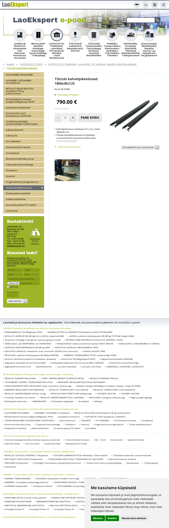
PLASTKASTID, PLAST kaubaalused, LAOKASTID (18, 114)
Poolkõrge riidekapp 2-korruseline (20, 397)
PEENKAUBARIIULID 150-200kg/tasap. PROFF (24, 332)
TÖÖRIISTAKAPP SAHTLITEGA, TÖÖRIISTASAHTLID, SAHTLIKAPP (75, 459)
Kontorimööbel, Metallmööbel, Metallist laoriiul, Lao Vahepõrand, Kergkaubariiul (39, 517)
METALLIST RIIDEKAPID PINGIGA (104, 378)
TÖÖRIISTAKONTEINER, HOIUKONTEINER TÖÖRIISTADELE (22, 123)
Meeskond (35, 243)
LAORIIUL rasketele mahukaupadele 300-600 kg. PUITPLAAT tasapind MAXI (101, 336)
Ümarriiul (10, 176)
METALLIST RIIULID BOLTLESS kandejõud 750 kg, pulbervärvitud (20, 91)
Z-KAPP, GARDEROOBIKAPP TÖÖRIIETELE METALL (62, 378)
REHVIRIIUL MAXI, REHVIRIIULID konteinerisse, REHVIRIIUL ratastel (94, 340)
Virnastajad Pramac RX (64, 509)
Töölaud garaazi (151, 463)
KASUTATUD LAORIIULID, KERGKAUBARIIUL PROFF (77, 347)
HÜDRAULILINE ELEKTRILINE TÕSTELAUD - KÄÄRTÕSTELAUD (78, 497)
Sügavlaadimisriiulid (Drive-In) (18, 366)
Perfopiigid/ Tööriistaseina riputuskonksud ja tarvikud (57, 463)
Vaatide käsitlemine (16, 199)
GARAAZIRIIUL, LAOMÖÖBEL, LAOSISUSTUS (125, 366)
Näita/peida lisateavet (69, 146)
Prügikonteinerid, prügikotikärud (22, 181)
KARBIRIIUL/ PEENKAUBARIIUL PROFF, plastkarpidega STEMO (90, 355)
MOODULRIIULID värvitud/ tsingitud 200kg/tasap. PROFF (20, 100)
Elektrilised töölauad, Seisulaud (122, 459)
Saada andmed (15, 301)
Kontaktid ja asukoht (35, 239)
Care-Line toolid (32, 443)
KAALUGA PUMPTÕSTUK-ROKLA (64, 505)
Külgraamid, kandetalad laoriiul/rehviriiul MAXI (25, 363)
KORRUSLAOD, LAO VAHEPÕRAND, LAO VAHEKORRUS (28, 343)
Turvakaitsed (12, 153)
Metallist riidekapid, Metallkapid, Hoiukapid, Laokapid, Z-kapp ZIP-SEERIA (108, 386)
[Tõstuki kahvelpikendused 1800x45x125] (133, 138)
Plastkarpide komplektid (18, 193)
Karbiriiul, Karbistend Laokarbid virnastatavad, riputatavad (30, 359)
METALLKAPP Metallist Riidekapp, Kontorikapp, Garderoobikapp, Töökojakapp (38, 374)
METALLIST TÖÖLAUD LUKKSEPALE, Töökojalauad (26, 455)
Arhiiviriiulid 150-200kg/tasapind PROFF (78, 359)
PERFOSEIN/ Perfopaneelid (16, 463)
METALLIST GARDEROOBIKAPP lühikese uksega (25, 393)
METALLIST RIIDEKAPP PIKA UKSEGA (20, 378)
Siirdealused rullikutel (42, 486)
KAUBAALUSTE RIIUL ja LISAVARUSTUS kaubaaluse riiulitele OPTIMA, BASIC (80, 332)
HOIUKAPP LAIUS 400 (130, 393)
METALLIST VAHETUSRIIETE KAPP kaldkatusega (71, 393)
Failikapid (98, 401)
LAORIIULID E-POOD (31, 64)
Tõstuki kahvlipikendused (21, 68)
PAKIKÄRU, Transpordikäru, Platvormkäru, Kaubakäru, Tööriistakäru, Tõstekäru (39, 474)
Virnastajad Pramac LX (39, 509)
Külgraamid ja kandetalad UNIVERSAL (117, 359)
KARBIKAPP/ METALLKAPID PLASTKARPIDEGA (24, 390)
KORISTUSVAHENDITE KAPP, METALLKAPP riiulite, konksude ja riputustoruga (38, 386)
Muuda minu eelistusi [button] (134, 518)
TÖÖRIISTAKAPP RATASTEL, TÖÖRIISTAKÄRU (73, 482)
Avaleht (10, 64)
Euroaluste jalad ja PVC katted (21, 204)
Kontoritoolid (116, 440)
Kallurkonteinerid (14, 129)
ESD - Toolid (100, 440)
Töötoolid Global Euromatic (77, 440)
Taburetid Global (12, 443)
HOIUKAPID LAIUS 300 (106, 393)
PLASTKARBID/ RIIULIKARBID (19, 74)
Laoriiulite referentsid (91, 366)
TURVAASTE (11, 135)
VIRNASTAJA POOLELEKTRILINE (18, 501)
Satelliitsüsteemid (44, 366)
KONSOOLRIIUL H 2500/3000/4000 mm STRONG (139, 343)
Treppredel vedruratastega (19, 164)
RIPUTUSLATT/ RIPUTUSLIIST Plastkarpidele (24, 459)
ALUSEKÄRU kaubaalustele (16, 486)
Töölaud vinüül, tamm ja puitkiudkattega (104, 463)
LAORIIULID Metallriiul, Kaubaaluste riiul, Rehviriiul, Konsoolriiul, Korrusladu (37, 328)
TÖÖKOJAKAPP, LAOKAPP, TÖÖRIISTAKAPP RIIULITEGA (28, 382)
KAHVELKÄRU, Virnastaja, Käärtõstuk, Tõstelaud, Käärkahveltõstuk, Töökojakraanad (41, 494)
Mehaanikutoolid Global (76, 443)
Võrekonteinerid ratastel (18, 147)
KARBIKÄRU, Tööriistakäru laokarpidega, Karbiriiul (26, 482)
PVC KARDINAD (13, 141)
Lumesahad (12, 210)
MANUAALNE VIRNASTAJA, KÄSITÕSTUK (53, 501)
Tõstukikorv (11, 170)
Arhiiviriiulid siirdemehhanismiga (123, 363)
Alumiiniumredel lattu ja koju (20, 158)
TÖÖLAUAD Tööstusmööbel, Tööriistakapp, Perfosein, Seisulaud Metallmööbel (39, 451)
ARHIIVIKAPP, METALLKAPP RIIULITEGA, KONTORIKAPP (81, 382)
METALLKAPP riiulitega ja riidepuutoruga (107, 397)
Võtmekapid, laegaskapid (62, 401)
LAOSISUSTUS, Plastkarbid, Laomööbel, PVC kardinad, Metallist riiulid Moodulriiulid (92, 64)
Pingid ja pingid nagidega (141, 397)
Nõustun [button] (98, 518)
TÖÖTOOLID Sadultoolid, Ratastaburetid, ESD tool (25, 436)
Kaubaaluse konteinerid (18, 107)
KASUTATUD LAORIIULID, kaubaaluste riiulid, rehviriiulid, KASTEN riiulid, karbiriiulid (41, 351)
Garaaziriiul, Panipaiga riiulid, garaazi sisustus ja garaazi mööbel (33, 340)
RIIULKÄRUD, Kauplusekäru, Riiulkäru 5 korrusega (57, 478)
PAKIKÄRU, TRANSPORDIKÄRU (18, 478)
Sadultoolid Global (136, 440)
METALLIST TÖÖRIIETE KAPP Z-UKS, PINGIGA (68, 390)
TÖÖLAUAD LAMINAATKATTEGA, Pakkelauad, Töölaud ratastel (80, 455)
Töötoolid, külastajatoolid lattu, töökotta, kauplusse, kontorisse (32, 440)
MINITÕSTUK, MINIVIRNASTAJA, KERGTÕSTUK (24, 505)
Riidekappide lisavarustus (16, 401)
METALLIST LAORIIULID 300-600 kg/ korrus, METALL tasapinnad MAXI (34, 336)
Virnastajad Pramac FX (14, 509)
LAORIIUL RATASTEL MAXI (94, 351)
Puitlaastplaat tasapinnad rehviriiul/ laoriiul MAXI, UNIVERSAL (77, 363)
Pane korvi (90, 117)
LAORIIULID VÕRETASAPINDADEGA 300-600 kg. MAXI (27, 347)
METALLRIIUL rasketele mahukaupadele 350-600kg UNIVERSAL (32, 355)
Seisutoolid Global (53, 443)
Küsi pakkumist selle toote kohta (138, 147)
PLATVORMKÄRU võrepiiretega (71, 486)
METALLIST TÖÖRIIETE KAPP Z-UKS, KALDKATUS (114, 390)
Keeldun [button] (112, 518)
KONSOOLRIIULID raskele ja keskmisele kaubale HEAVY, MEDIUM (85, 343)
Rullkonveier (10, 467)
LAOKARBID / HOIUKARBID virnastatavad (18, 81)
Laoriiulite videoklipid (66, 366)
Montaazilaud (133, 463)
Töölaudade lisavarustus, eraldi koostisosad (132, 455)
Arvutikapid (84, 401)
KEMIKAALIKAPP (39, 401)
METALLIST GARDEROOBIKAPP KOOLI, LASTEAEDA (62, 397)
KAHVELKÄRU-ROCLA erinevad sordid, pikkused (25, 497)
